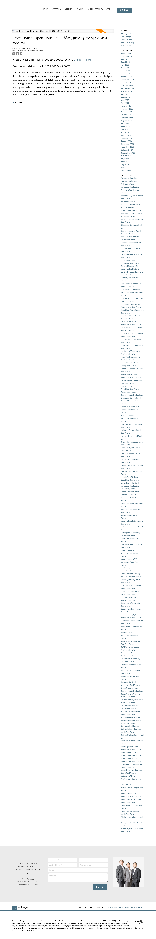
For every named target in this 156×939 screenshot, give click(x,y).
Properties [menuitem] (56, 9)
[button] (124, 10)
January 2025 (126, 112)
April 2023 (125, 167)
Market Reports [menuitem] (95, 9)
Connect (125, 10)
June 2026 (125, 62)
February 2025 (127, 109)
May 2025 (125, 100)
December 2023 (127, 144)
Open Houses (126, 39)
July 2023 (125, 159)
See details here (82, 59)
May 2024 (125, 129)
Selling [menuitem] (68, 9)
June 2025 (125, 97)
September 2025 (128, 88)
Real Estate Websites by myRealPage (131, 907)
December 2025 (127, 79)
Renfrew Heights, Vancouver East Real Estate (129, 635)
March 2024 (126, 135)
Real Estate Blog (127, 42)
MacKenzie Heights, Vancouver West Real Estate (129, 497)
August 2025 (126, 91)
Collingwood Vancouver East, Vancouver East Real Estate (132, 292)
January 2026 (126, 76)
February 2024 (127, 138)
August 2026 (126, 56)
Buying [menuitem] (80, 9)
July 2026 (125, 59)
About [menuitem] (109, 9)
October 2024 (127, 117)
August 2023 (126, 156)
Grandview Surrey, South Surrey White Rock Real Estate (131, 401)
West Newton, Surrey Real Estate (31, 51)
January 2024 (126, 141)
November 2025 (127, 82)
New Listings (126, 36)
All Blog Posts (126, 34)
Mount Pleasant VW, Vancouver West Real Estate (129, 562)
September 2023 (128, 153)
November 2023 (127, 147)
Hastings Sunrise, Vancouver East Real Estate (129, 418)
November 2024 (127, 115)
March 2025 (126, 106)
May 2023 (125, 164)
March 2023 (126, 170)
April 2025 (125, 103)
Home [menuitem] (45, 9)
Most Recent (126, 53)
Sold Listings (126, 45)
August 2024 (126, 120)
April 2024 (125, 132)
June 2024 (125, 126)
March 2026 (126, 71)
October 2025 (127, 85)
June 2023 (125, 161)
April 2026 (125, 68)
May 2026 (125, 65)
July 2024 (125, 123)
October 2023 (127, 150)
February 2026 (127, 74)
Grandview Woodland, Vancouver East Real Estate (130, 410)
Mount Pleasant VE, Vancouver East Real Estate (129, 553)
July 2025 (125, 94)
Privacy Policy (112, 907)
